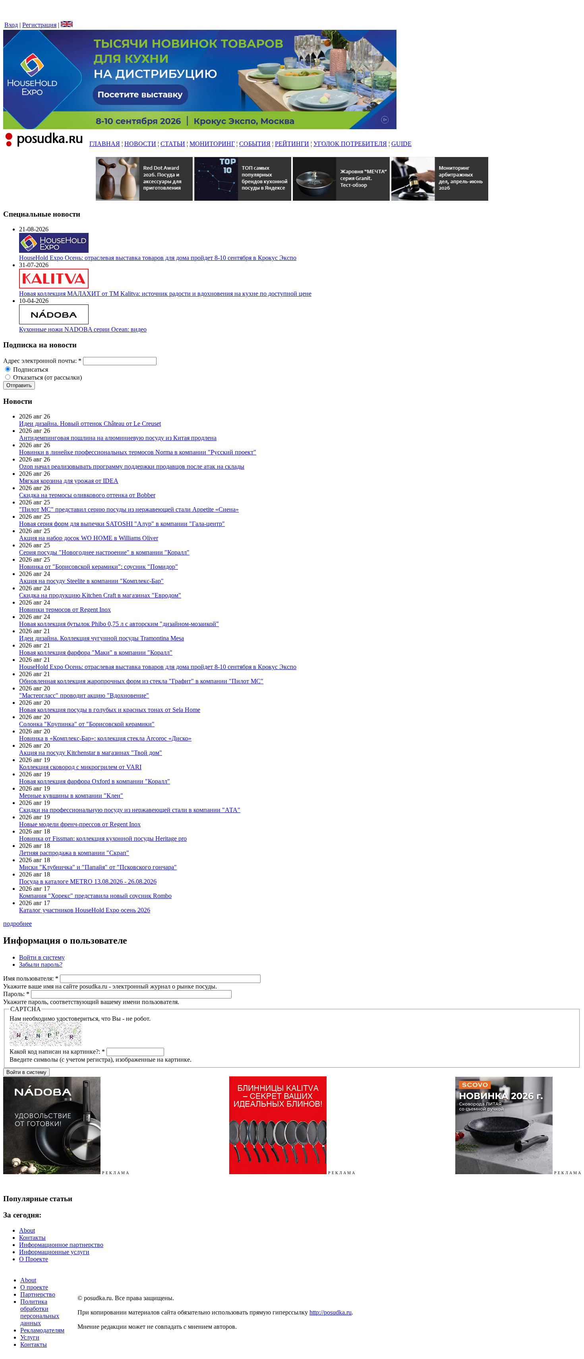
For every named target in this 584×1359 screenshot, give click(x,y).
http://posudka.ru (330, 1312)
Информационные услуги (54, 1251)
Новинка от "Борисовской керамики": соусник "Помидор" (98, 566)
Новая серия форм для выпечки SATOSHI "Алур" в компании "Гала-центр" (122, 523)
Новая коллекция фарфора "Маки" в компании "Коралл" (95, 652)
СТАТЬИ (173, 143)
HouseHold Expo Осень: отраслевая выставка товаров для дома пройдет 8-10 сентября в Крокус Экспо (157, 257)
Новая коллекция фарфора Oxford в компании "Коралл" (94, 781)
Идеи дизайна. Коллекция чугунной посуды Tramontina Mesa (101, 638)
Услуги (29, 1337)
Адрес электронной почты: (42, 360)
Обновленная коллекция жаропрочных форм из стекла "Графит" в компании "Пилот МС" (141, 681)
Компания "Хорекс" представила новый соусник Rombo (95, 895)
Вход (11, 24)
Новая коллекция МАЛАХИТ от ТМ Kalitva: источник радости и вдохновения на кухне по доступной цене (165, 293)
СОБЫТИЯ (255, 143)
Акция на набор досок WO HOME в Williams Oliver (88, 538)
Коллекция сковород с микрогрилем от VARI (80, 767)
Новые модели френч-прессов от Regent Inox (80, 824)
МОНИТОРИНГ (212, 143)
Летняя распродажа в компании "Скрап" (74, 852)
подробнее (17, 923)
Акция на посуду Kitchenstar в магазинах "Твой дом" (90, 752)
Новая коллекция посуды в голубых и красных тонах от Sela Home (109, 709)
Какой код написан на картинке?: (57, 1051)
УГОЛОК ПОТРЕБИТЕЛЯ (350, 143)
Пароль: (16, 994)
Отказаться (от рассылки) (47, 377)
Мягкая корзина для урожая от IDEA (68, 480)
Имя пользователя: (30, 978)
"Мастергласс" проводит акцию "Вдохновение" (84, 695)
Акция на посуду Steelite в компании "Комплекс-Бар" (91, 581)
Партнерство (37, 1294)
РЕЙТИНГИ (292, 143)
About (27, 1230)
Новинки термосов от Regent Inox (65, 609)
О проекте (34, 1287)
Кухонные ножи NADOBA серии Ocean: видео (83, 329)
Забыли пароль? (40, 964)
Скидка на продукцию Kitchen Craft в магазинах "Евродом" (100, 595)
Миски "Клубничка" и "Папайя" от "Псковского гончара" (98, 867)
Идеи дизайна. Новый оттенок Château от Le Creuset (90, 423)
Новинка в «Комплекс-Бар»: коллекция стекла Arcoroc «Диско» (105, 738)
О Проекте (33, 1259)
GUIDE (401, 143)
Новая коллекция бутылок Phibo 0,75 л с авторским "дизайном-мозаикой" (119, 623)
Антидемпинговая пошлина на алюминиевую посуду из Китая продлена (118, 437)
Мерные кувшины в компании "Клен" (71, 795)
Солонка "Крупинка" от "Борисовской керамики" (87, 724)
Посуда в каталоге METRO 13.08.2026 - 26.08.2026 (88, 881)
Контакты (32, 1237)
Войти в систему (42, 957)
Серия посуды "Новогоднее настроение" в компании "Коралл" (104, 552)
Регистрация (39, 24)
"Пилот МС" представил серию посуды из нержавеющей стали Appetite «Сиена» (129, 509)
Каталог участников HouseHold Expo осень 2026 (84, 910)
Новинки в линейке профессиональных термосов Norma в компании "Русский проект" (137, 452)
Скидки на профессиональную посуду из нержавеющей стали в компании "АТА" (129, 809)
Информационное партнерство (61, 1244)
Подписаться (30, 369)
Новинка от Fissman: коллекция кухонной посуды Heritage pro (103, 838)
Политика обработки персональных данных (39, 1312)
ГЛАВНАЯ (104, 143)
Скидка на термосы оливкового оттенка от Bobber (87, 495)
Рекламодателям (42, 1330)
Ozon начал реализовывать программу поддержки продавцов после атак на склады (131, 466)
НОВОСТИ (140, 143)
